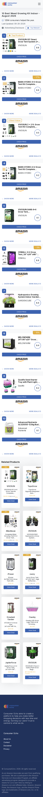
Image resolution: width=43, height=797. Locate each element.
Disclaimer (8, 746)
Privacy (6, 749)
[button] (21, 71)
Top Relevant (35, 28)
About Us (7, 739)
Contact (7, 742)
